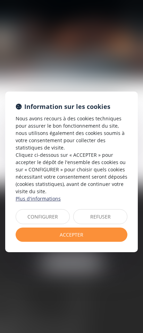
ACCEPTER (71, 234)
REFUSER (100, 216)
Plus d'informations (38, 198)
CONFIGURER (42, 216)
